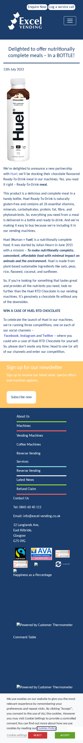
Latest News (25, 480)
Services (22, 462)
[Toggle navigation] (70, 20)
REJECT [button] (38, 735)
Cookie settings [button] (17, 735)
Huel (13, 174)
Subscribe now (21, 397)
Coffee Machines (29, 444)
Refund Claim (26, 489)
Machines (24, 426)
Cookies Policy (46, 728)
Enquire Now (37, 7)
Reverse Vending (29, 453)
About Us (23, 416)
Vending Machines (30, 436)
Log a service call (61, 7)
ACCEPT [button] (64, 735)
